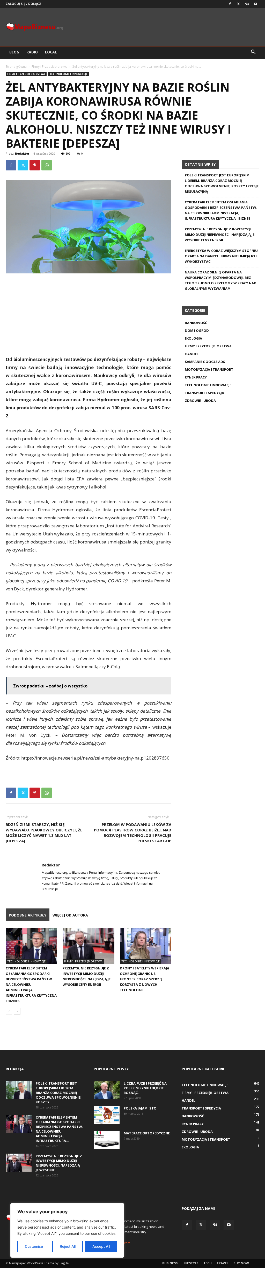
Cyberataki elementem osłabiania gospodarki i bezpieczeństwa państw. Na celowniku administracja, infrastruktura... (59, 1129)
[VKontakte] (247, 4)
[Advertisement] (88, 316)
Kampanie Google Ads (205, 361)
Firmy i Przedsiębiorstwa (50, 66)
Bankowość (196, 322)
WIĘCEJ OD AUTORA (70, 915)
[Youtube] (255, 4)
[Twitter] (238, 4)
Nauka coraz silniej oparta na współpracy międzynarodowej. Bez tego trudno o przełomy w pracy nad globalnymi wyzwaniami (220, 280)
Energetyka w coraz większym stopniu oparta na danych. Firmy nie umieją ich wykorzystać (221, 256)
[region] (67, 1230)
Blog (14, 52)
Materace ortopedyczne (147, 1133)
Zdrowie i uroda (200, 400)
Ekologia (193, 338)
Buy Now (241, 1263)
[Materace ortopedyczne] (107, 1140)
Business (170, 1263)
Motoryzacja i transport (209, 369)
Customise (34, 1246)
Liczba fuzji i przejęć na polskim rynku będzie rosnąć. (145, 1088)
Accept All (101, 1246)
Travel (223, 1263)
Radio (32, 52)
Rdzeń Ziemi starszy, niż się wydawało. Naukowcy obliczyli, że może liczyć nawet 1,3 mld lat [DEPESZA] (44, 832)
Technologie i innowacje (68, 74)
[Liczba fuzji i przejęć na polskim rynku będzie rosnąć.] (107, 1090)
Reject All (68, 1246)
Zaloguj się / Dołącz (23, 4)
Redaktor (22, 153)
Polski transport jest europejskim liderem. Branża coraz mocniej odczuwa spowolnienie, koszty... (59, 1092)
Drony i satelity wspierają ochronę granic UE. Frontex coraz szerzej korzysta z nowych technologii (144, 979)
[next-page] (17, 1011)
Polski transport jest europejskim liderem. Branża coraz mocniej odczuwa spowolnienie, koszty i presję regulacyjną (222, 183)
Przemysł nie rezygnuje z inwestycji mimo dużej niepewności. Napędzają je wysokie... (59, 1163)
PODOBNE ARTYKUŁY (27, 915)
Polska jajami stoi (141, 1108)
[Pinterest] (35, 165)
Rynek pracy (196, 377)
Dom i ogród (197, 330)
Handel (191, 354)
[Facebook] (230, 4)
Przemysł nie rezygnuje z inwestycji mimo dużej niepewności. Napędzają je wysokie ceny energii (219, 234)
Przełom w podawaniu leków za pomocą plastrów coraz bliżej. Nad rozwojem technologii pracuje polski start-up (132, 832)
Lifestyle (190, 1263)
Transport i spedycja (204, 392)
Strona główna (16, 66)
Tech (207, 1263)
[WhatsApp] (46, 165)
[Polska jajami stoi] (107, 1115)
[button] (253, 52)
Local (51, 52)
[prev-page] (9, 1011)
